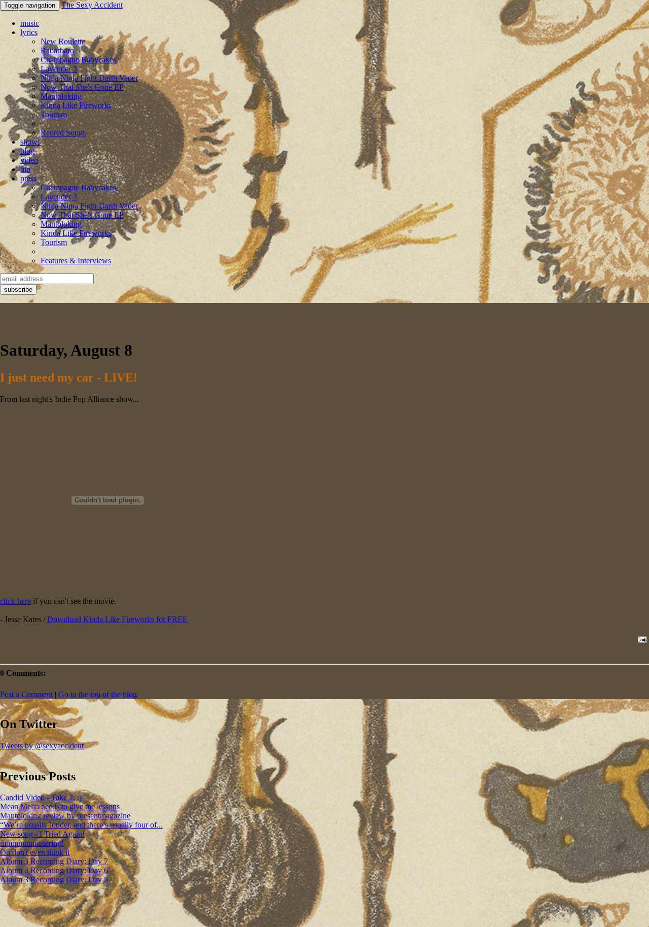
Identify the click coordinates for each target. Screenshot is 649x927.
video (29, 160)
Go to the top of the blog (97, 694)
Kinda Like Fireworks (76, 105)
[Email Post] (640, 639)
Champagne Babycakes (78, 59)
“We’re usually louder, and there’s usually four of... (81, 824)
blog (27, 151)
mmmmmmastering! (32, 843)
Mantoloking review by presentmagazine (65, 815)
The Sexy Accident (92, 5)
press (28, 178)
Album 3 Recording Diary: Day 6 (54, 870)
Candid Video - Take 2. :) (41, 797)
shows (30, 142)
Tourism (54, 114)
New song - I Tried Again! (42, 834)
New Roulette (63, 41)
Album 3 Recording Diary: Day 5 (54, 879)
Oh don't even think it (34, 852)
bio (25, 169)
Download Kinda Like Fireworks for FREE (117, 619)
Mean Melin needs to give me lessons (60, 806)
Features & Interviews (76, 260)
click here (15, 601)
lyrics (29, 32)
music (29, 23)
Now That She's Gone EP (82, 87)
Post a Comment (26, 694)
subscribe (18, 289)
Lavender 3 (59, 68)
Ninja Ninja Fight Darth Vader (89, 78)
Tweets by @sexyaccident (42, 745)
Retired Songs (63, 132)
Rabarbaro (57, 50)
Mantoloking (61, 96)
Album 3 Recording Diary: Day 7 (54, 861)
